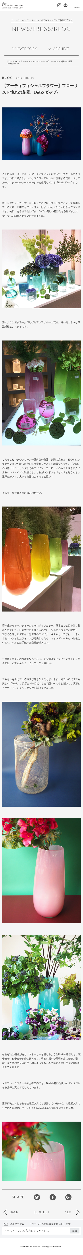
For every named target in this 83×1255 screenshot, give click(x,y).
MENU (77, 7)
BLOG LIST (41, 1212)
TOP (9, 61)
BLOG (15, 61)
